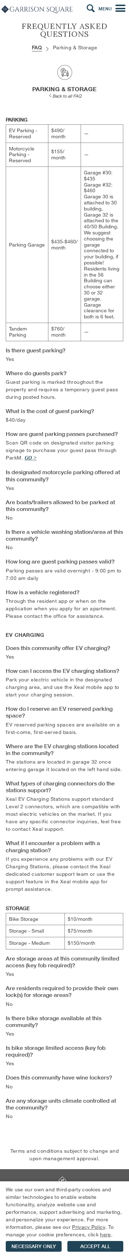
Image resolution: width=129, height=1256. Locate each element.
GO (28, 458)
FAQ (37, 47)
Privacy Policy (88, 1227)
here (105, 1234)
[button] (91, 9)
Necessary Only (33, 1246)
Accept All (95, 1246)
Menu (105, 8)
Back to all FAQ (66, 96)
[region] (64, 1218)
